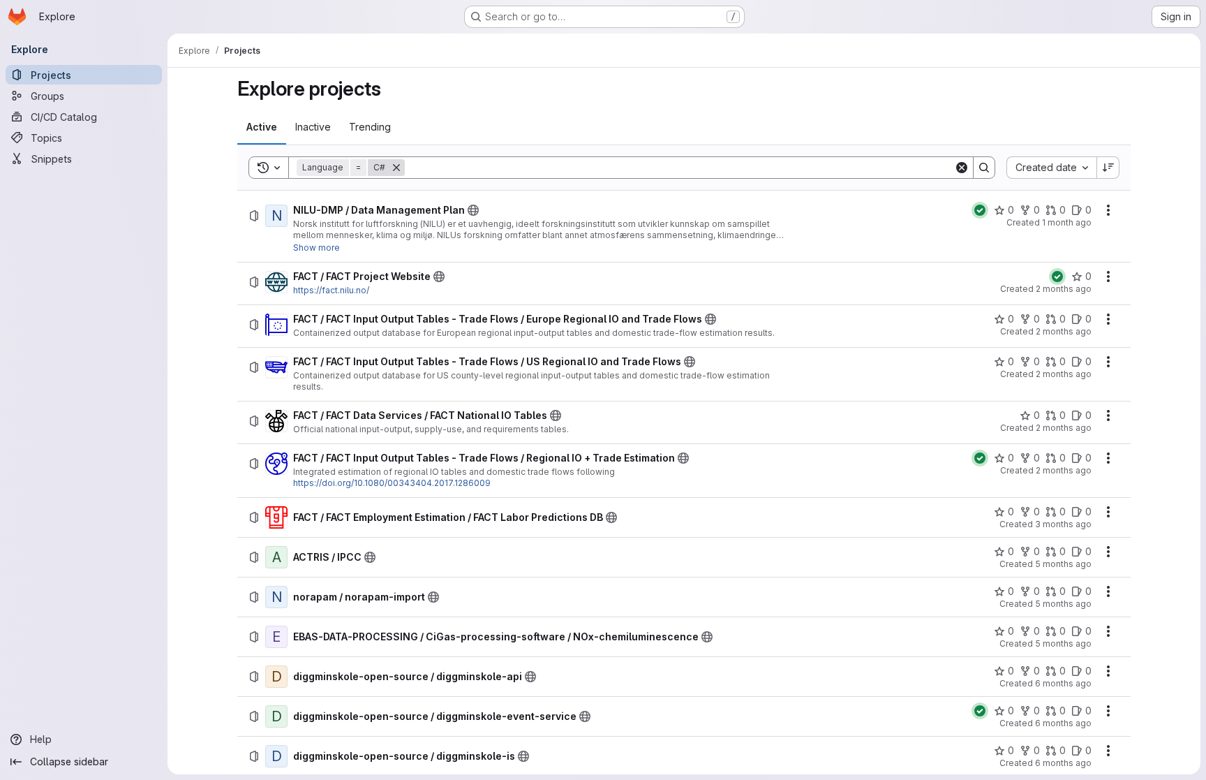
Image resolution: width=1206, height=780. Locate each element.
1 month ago (1067, 222)
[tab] (261, 127)
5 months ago (1063, 564)
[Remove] (396, 167)
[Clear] (961, 167)
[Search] (984, 167)
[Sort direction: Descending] (1108, 167)
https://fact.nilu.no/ (331, 290)
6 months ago (1063, 683)
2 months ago (1064, 289)
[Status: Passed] (980, 210)
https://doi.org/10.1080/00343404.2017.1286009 (392, 483)
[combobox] (1051, 167)
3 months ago (1063, 524)
